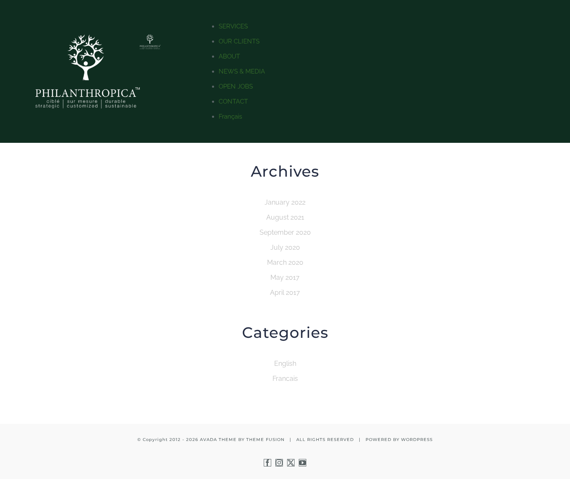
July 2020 (285, 247)
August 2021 (285, 217)
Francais (285, 379)
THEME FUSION (265, 439)
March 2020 (285, 262)
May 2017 (285, 277)
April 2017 (285, 293)
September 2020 (285, 232)
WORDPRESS (417, 439)
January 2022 (285, 202)
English (285, 363)
